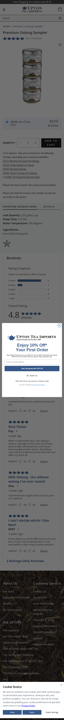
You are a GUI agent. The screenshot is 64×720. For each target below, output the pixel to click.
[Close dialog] (59, 325)
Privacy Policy (33, 384)
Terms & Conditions (41, 384)
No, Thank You (32, 376)
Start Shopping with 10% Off (31, 368)
